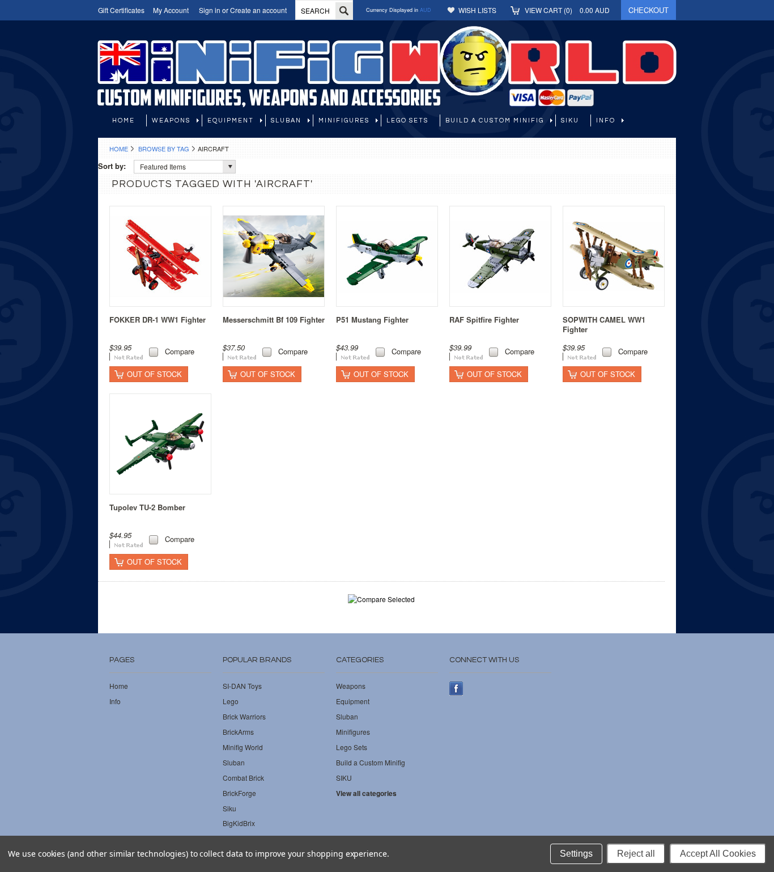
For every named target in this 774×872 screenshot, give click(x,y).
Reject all (636, 853)
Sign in (209, 10)
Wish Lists (477, 10)
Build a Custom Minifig (494, 120)
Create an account (258, 10)
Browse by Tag (163, 148)
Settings (576, 853)
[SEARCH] (343, 11)
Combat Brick (243, 777)
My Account (171, 10)
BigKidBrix (239, 823)
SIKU (570, 120)
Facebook (456, 688)
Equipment (230, 120)
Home (118, 148)
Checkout (648, 10)
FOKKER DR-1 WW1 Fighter (157, 319)
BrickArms (238, 731)
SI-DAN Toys (242, 686)
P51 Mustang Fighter (372, 319)
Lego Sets (407, 120)
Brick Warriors (244, 716)
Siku (229, 808)
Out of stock (154, 374)
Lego (231, 701)
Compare (179, 351)
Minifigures (343, 120)
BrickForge (239, 793)
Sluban (286, 120)
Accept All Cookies (718, 853)
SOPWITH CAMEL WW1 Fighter (604, 324)
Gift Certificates (121, 10)
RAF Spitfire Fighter (484, 319)
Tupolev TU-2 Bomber (147, 507)
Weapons (171, 120)
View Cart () (567, 10)
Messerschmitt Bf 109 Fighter (274, 319)
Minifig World (243, 747)
